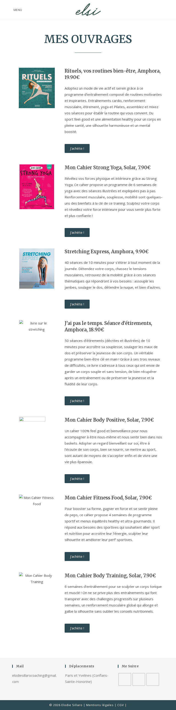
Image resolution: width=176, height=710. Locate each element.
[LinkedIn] (152, 679)
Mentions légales (100, 705)
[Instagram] (138, 679)
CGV (120, 705)
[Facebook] (124, 679)
